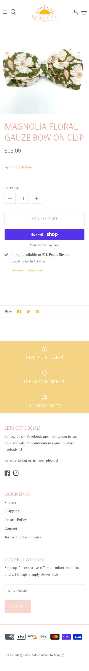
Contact (11, 528)
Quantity (11, 188)
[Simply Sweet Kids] (44, 12)
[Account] (74, 12)
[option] (44, 69)
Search (10, 502)
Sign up (17, 606)
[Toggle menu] (5, 12)
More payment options (44, 245)
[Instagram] (15, 473)
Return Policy (16, 519)
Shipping (12, 511)
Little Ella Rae (20, 167)
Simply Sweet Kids (25, 655)
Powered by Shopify (51, 655)
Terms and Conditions (23, 537)
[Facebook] (7, 473)
